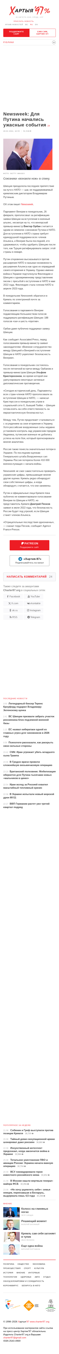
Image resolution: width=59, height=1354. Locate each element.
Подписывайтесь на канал (29, 561)
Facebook (15, 596)
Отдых (46, 1277)
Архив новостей (14, 24)
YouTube (35, 596)
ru (31, 24)
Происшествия (12, 1268)
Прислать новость (24, 21)
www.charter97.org (39, 1321)
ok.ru (15, 610)
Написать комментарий (29, 576)
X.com (14, 603)
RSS (14, 617)
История (8, 1273)
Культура (39, 1268)
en (36, 24)
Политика (8, 1264)
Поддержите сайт (16, 33)
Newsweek (27, 204)
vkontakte (35, 603)
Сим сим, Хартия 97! (42, 33)
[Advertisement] (29, 78)
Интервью (34, 1273)
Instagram (35, 610)
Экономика (38, 1264)
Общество (23, 1264)
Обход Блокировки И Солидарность (23, 1281)
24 (49, 126)
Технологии (10, 1277)
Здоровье (25, 1277)
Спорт (27, 1268)
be (26, 24)
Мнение (7, 1204)
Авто (37, 1277)
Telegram (35, 617)
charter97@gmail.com (14, 1337)
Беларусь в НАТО (31, 1286)
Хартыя (29, 10)
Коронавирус (11, 1286)
